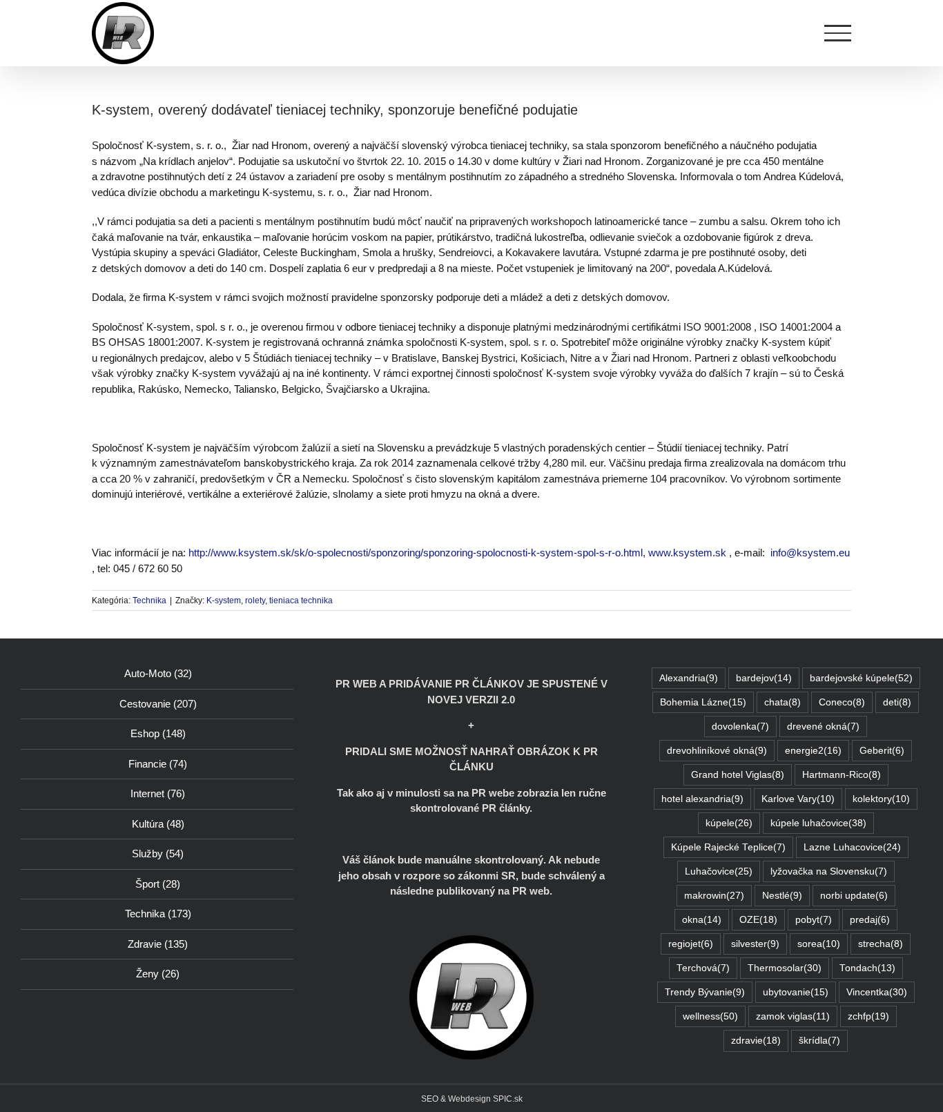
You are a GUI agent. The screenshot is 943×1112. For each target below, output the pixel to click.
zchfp (868, 1016)
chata (782, 702)
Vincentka (876, 992)
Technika (149, 600)
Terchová (703, 968)
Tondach (867, 968)
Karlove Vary (798, 799)
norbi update (854, 895)
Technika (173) (158, 913)
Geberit (881, 750)
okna (701, 920)
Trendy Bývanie (705, 992)
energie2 (813, 750)
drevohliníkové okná (717, 750)
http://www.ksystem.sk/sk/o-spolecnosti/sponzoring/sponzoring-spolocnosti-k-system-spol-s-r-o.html (415, 552)
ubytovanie (795, 992)
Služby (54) (158, 853)
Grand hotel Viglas (737, 775)
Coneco (842, 702)
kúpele (729, 823)
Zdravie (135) (158, 944)
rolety (255, 600)
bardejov (764, 678)
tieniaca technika (301, 600)
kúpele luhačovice (818, 823)
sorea (818, 944)
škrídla (819, 1040)
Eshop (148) (158, 733)
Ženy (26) (157, 973)
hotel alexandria (702, 799)
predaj (870, 920)
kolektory (881, 799)
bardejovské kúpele (861, 678)
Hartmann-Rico (841, 775)
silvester (755, 944)
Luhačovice (718, 871)
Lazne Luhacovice (852, 847)
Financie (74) (157, 764)
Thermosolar (785, 968)
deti (897, 702)
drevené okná (823, 726)
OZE (758, 920)
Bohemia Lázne (703, 702)
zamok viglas (793, 1016)
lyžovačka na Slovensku (828, 871)
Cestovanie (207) (158, 704)
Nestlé (782, 895)
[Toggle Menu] (838, 33)
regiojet (690, 944)
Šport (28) (157, 884)
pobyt (813, 920)
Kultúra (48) (158, 824)
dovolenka (740, 726)
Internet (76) (157, 793)
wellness (710, 1016)
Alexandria (688, 678)
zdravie (756, 1040)
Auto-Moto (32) (158, 673)
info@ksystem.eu (810, 552)
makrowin (714, 895)
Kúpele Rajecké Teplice (728, 847)
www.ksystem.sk (687, 552)
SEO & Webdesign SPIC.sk (472, 1099)
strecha (880, 944)
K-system (223, 600)
